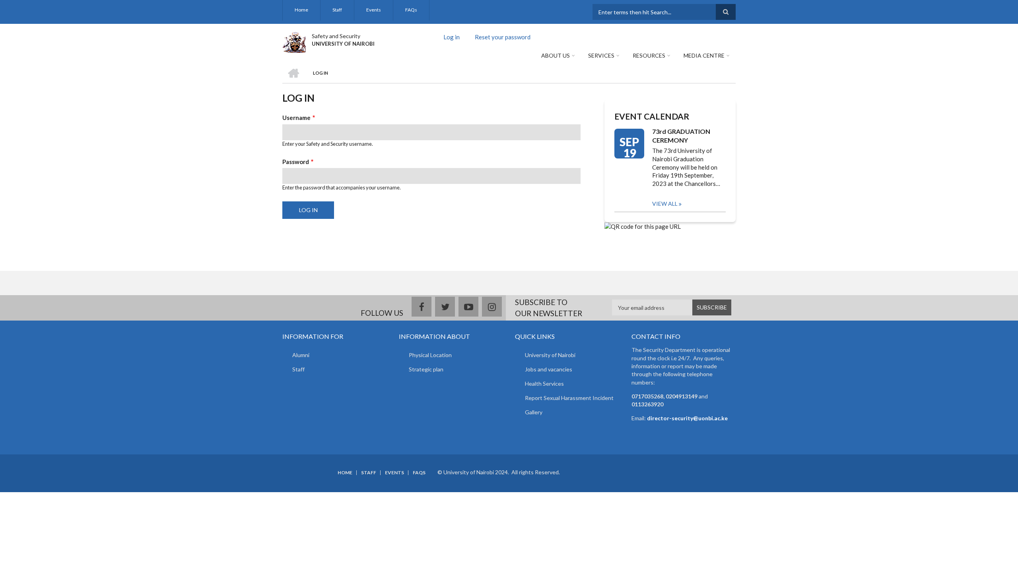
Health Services (544, 383)
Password (295, 161)
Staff (337, 10)
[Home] (294, 41)
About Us (555, 55)
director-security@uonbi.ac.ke (687, 418)
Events (373, 10)
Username (296, 117)
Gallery (533, 412)
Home (301, 10)
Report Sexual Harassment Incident (569, 397)
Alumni (300, 355)
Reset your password (502, 37)
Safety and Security (336, 36)
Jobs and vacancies (548, 369)
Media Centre (704, 55)
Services (601, 55)
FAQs (411, 10)
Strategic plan (426, 369)
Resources (649, 55)
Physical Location (430, 355)
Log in (454, 38)
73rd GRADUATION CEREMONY (681, 136)
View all (665, 203)
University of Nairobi (550, 355)
